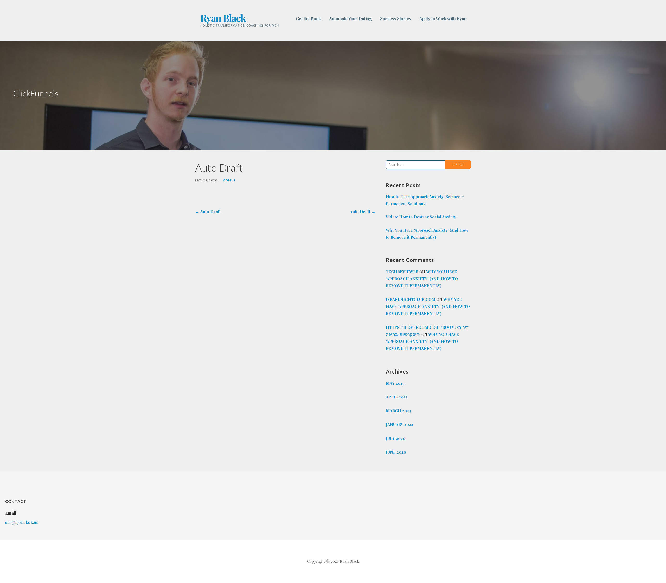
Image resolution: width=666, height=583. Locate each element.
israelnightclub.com (411, 299)
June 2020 (396, 452)
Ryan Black (223, 17)
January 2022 (399, 424)
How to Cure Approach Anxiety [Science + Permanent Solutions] (425, 200)
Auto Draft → (362, 211)
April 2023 (397, 396)
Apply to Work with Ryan (443, 18)
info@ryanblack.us (21, 522)
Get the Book (308, 18)
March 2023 (398, 410)
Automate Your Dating (350, 18)
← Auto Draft (208, 211)
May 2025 (395, 383)
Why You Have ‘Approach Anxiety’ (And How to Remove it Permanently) (427, 233)
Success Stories (395, 18)
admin (229, 180)
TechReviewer (402, 271)
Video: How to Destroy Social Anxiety (421, 216)
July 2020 (395, 438)
